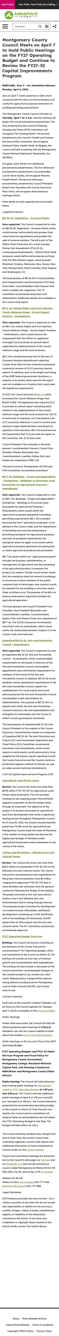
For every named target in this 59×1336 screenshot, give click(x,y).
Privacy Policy (44, 1331)
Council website (46, 1010)
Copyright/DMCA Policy (20, 1331)
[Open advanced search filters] (46, 26)
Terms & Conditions (42, 1324)
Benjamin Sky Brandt (13, 1186)
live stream (47, 1171)
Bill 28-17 (39, 394)
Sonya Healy (27, 1182)
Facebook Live (14, 1164)
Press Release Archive (34, 1318)
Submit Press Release (18, 1324)
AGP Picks (7, 4)
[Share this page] (55, 26)
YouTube (45, 1160)
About (16, 1318)
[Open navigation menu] (5, 26)
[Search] (40, 26)
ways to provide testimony (37, 1035)
